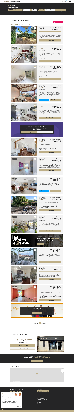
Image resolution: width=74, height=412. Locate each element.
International (39, 403)
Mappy (19, 381)
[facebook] (11, 392)
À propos (39, 402)
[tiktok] (20, 392)
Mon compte (64, 1)
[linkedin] (17, 392)
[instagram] (14, 392)
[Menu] (70, 1)
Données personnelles (41, 410)
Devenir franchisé (40, 398)
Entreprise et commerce (42, 399)
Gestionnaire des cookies (59, 410)
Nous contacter (40, 405)
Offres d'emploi (40, 396)
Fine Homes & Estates (41, 400)
